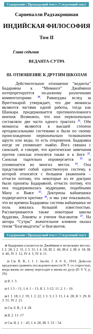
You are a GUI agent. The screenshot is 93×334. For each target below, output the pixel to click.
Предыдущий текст (42, 4)
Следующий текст (72, 4)
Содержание (16, 4)
